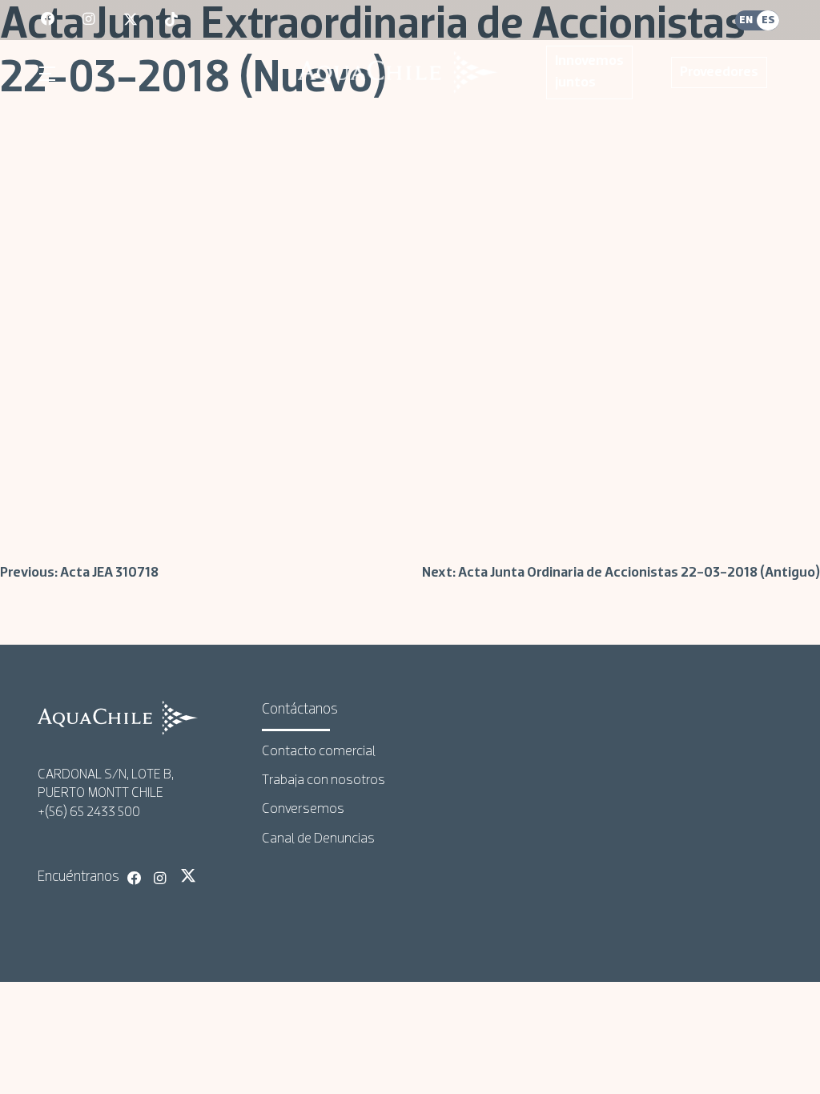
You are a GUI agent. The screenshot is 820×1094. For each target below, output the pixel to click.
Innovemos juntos (589, 72)
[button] (49, 73)
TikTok (215, 875)
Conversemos (303, 809)
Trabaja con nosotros (323, 780)
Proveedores (719, 72)
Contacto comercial (319, 751)
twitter (131, 20)
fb (49, 20)
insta (90, 20)
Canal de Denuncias (318, 839)
